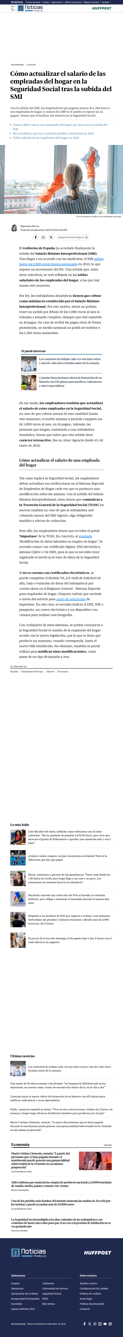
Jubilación (48, 1283)
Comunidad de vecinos (55, 1288)
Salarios (50, 671)
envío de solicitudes (71, 599)
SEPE (45, 1298)
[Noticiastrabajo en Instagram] (94, 1324)
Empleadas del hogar (32, 671)
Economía (63, 671)
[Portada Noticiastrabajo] (28, 1252)
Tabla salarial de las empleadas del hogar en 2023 (46, 138)
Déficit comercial (73, 2)
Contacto (85, 1309)
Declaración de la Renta (24, 1293)
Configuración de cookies (94, 1288)
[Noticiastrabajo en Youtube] (105, 1324)
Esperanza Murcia (29, 226)
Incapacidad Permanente (25, 1298)
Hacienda (16, 1304)
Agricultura (56, 2)
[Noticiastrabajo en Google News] (110, 1324)
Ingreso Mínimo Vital (23, 1309)
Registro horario (91, 2)
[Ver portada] (30, 8)
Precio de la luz (33, 2)
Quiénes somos (88, 1283)
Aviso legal (86, 1298)
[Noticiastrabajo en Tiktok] (100, 1324)
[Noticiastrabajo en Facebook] (84, 1324)
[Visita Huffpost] (102, 8)
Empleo (14, 671)
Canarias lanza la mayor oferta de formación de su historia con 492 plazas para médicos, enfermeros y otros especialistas (70, 381)
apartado (85, 536)
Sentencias (17, 1288)
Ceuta (46, 2)
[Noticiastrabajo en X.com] (89, 1324)
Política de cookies (90, 1293)
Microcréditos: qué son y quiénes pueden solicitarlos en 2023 (53, 133)
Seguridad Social (51, 1293)
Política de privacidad (92, 1304)
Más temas (48, 1304)
